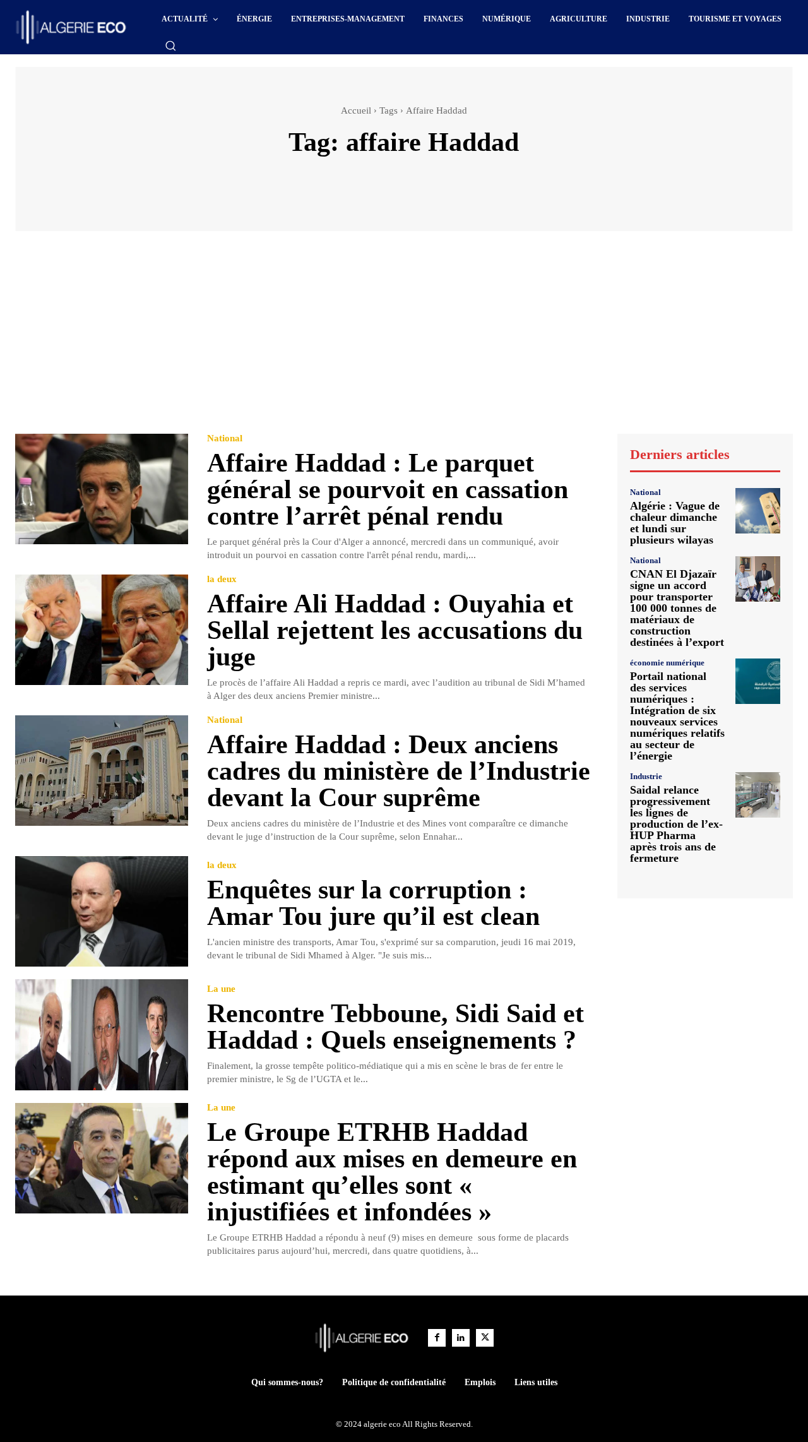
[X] (485, 1338)
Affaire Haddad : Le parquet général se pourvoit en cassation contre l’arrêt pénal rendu (387, 489)
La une (221, 989)
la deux (222, 579)
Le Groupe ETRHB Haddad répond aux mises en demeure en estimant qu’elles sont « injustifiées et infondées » (392, 1171)
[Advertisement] (404, 338)
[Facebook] (437, 1338)
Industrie (646, 776)
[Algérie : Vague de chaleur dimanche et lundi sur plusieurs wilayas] (757, 510)
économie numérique (667, 662)
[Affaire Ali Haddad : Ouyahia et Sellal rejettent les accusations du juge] (101, 630)
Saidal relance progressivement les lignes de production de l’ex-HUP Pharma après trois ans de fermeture (676, 824)
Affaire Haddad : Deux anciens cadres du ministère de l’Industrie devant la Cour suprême (398, 771)
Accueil (356, 110)
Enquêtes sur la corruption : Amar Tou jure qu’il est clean (373, 903)
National (224, 438)
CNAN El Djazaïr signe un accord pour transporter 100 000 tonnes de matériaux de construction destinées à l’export (677, 608)
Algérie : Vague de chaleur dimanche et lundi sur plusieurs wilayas (675, 522)
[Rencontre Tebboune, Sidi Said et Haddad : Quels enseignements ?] (101, 1034)
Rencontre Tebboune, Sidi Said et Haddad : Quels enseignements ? (395, 1026)
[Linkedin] (461, 1338)
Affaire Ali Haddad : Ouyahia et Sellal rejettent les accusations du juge (395, 630)
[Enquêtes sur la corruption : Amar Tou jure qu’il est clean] (101, 911)
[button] (170, 45)
